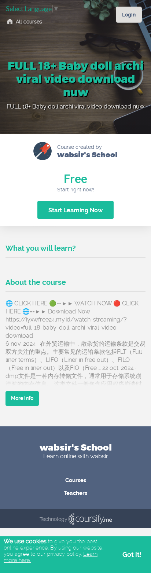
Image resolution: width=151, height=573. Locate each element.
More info (22, 398)
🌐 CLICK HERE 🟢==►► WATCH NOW (58, 303)
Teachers (75, 493)
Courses (75, 480)
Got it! (132, 554)
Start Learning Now (75, 210)
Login (129, 15)
